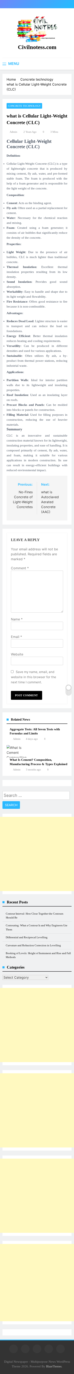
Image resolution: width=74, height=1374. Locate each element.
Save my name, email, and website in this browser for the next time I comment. (33, 677)
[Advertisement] (37, 854)
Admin (13, 131)
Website (17, 654)
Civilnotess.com (37, 47)
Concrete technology (24, 105)
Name (17, 619)
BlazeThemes (53, 1366)
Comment (20, 568)
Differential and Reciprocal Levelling (26, 937)
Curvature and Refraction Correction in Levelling (33, 945)
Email (16, 637)
